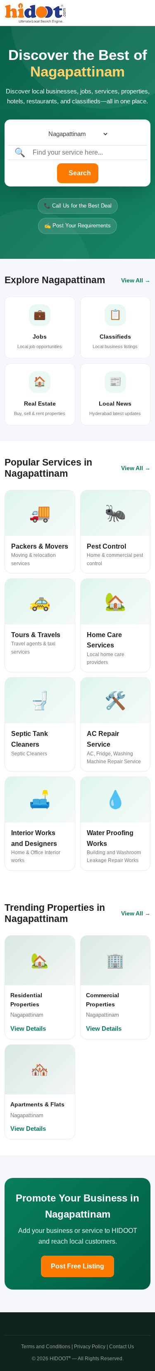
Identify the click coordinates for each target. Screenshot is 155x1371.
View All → (135, 280)
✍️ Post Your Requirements (77, 225)
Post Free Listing (77, 1266)
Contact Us (121, 1347)
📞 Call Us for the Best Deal (78, 206)
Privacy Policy (89, 1347)
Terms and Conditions (45, 1347)
